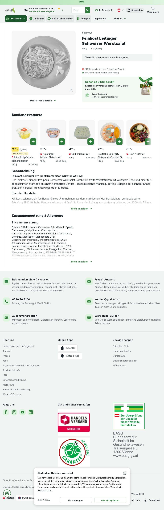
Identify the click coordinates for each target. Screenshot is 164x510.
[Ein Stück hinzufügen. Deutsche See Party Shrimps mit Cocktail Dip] (119, 141)
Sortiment (16, 18)
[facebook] (6, 412)
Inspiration (100, 18)
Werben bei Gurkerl (107, 315)
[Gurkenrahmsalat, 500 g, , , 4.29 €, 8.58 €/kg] (82, 133)
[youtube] (22, 412)
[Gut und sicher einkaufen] (74, 452)
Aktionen (39, 18)
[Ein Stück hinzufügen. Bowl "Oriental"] (148, 141)
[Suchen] (87, 10)
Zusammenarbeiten (24, 315)
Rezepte (85, 18)
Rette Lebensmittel (62, 18)
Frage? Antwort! (105, 279)
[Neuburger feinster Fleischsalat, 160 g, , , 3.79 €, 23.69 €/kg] (53, 133)
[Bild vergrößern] (71, 90)
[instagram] (14, 412)
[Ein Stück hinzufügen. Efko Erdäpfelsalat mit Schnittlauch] (33, 141)
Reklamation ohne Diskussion (30, 279)
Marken (118, 18)
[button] (135, 10)
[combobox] (78, 10)
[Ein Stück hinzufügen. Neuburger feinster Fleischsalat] (62, 141)
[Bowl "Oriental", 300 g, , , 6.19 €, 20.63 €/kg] (139, 133)
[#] (129, 416)
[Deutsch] (120, 10)
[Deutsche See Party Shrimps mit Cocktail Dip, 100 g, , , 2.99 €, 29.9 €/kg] (111, 133)
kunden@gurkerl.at (107, 299)
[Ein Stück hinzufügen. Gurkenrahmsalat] (90, 141)
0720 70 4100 (21, 299)
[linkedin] (31, 412)
